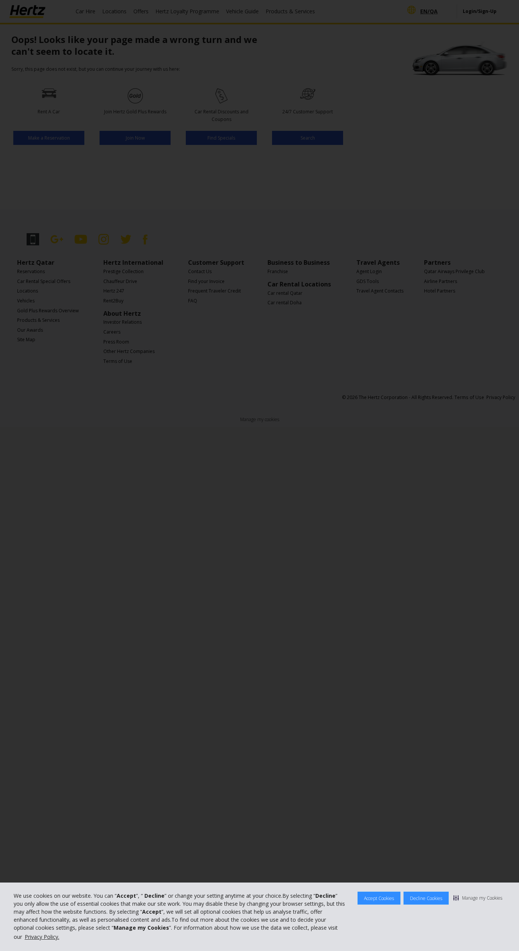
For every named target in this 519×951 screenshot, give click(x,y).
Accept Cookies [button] (379, 898)
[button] (478, 898)
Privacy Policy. (42, 936)
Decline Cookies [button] (426, 898)
